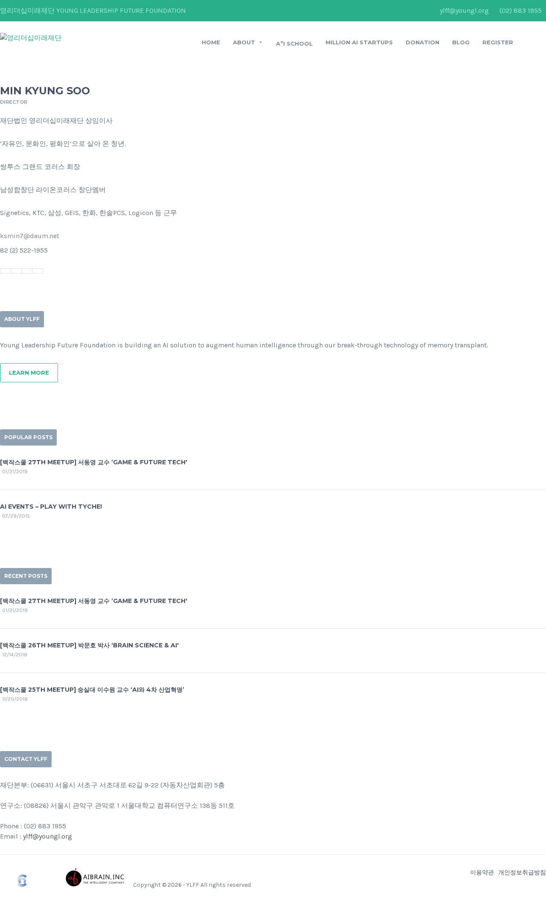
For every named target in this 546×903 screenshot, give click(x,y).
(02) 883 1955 (521, 10)
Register (497, 42)
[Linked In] (26, 271)
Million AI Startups (359, 42)
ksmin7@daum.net (29, 236)
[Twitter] (16, 271)
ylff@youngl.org (464, 10)
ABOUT (244, 42)
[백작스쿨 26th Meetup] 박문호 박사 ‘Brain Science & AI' (89, 645)
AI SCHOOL (294, 43)
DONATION (422, 42)
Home (211, 42)
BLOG (461, 42)
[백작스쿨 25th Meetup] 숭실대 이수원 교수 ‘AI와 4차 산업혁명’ (92, 689)
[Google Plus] (37, 271)
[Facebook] (5, 271)
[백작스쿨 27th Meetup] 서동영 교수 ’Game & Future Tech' (93, 462)
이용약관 (482, 872)
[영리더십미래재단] (30, 38)
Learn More (29, 372)
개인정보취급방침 (522, 872)
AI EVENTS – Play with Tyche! (51, 506)
